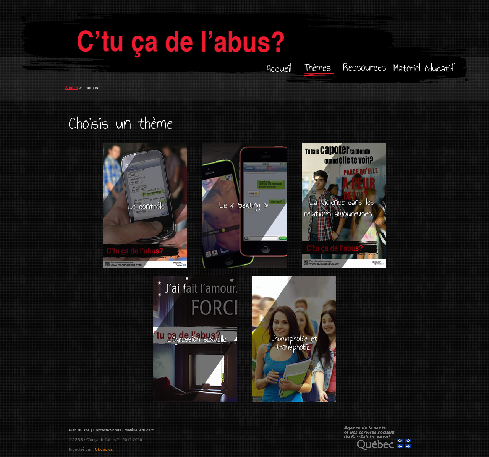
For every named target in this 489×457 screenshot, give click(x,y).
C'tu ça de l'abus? (202, 40)
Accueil (71, 87)
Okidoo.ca (104, 449)
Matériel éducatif (139, 430)
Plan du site (79, 430)
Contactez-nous (107, 430)
